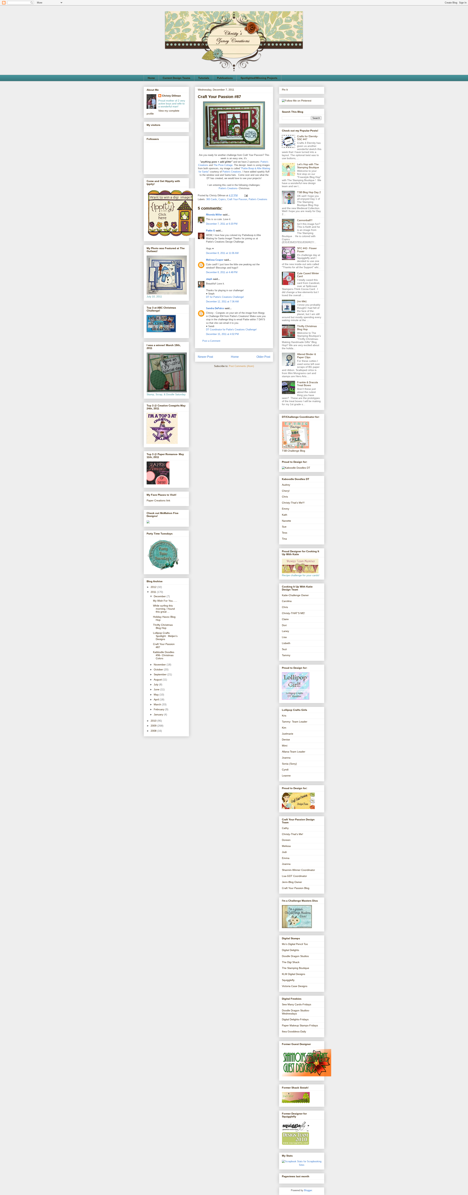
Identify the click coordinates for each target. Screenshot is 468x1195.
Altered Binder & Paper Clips (306, 356)
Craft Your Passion (237, 199)
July (156, 684)
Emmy (285, 508)
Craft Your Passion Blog (295, 888)
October (159, 669)
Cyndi (285, 769)
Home (151, 77)
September (160, 674)
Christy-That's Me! (292, 834)
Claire (285, 619)
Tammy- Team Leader (294, 721)
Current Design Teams (176, 77)
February (159, 709)
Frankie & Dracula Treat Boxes (307, 384)
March (158, 704)
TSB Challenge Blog (293, 450)
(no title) (302, 301)
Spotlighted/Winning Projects (259, 77)
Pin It (285, 89)
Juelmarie (287, 733)
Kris (284, 715)
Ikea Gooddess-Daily (294, 1031)
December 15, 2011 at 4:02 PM (222, 334)
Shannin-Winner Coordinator (298, 869)
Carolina (287, 601)
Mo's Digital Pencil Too (295, 944)
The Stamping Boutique (295, 968)
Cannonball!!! (304, 220)
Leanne (286, 775)
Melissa (286, 846)
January (159, 714)
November (160, 664)
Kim (284, 727)
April (157, 699)
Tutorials (203, 77)
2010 (154, 720)
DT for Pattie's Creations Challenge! (225, 297)
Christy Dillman (171, 95)
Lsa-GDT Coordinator (294, 876)
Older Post (263, 356)
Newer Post (205, 356)
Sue (284, 526)
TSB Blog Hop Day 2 (309, 192)
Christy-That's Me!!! (293, 502)
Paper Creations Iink (158, 500)
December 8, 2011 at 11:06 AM (222, 253)
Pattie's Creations (231, 171)
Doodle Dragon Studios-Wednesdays (296, 1012)
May (156, 694)
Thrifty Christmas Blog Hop (163, 626)
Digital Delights (290, 950)
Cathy (285, 828)
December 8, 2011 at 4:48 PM (221, 272)
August (158, 679)
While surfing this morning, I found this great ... (164, 608)
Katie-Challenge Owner (295, 595)
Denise (286, 739)
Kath (284, 514)
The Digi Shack (290, 962)
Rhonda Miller (214, 214)
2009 (154, 725)
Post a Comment (211, 340)
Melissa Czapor (214, 259)
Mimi (284, 745)
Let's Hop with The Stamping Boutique (308, 166)
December (160, 596)
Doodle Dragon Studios (295, 956)
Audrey (286, 484)
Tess (284, 532)
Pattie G (210, 230)
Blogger (308, 1190)
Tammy (286, 655)
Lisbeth (286, 643)
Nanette (286, 520)
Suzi (284, 649)
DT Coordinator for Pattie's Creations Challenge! (231, 329)
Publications (225, 77)
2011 (154, 591)
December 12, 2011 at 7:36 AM (222, 301)
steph (209, 279)
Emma (285, 858)
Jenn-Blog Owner (292, 882)
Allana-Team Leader (293, 751)
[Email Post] (245, 195)
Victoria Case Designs (294, 986)
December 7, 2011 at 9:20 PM (221, 223)
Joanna (286, 757)
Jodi (284, 852)
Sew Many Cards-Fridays (296, 1004)
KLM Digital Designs (293, 974)
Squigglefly (288, 980)
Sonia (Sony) (289, 763)
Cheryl (285, 490)
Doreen (286, 839)
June (157, 689)
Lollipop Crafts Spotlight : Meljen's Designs (165, 636)
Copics (222, 199)
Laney (285, 631)
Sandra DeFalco (215, 308)
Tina (284, 538)
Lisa (284, 637)
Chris (285, 496)
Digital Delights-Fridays (295, 1019)
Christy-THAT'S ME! (293, 613)
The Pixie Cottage (223, 165)
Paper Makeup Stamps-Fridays (300, 1025)
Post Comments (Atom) (241, 366)
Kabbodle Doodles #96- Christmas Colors (163, 655)
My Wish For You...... (165, 600)
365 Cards (211, 199)
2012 (154, 587)
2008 (154, 730)
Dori (284, 625)
